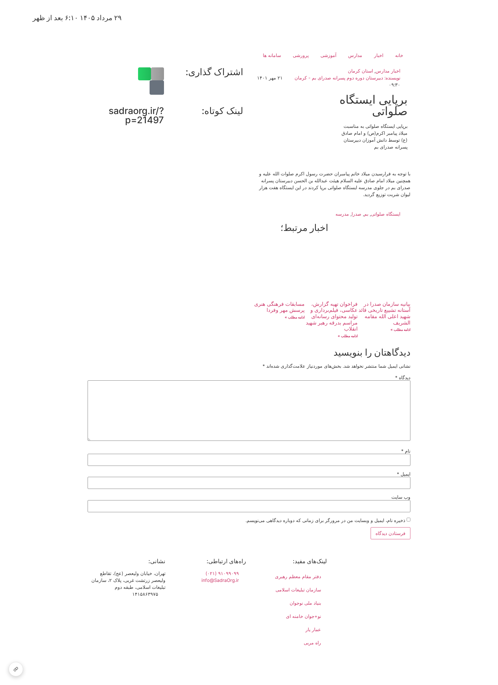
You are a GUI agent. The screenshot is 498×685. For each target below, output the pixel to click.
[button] (157, 73)
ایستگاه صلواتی (385, 214)
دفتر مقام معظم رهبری (298, 576)
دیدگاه (402, 377)
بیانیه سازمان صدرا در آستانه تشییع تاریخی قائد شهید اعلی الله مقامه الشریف (384, 313)
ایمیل (403, 474)
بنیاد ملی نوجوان (305, 603)
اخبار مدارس (388, 71)
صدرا (356, 214)
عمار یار (313, 629)
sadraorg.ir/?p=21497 (136, 115)
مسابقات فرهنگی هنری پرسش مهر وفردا (279, 307)
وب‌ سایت (400, 497)
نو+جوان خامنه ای (303, 616)
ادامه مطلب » (400, 329)
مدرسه (342, 214)
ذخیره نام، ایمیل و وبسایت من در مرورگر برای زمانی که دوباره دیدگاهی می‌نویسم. (325, 520)
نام (405, 451)
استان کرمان (360, 71)
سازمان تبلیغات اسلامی (298, 590)
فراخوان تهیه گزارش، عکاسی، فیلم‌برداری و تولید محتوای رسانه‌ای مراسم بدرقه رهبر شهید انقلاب (332, 316)
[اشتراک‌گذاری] (16, 669)
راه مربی (312, 643)
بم (366, 214)
